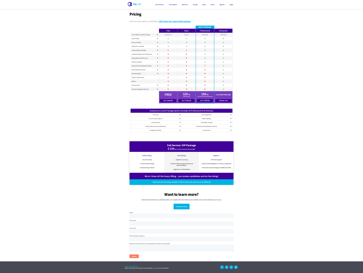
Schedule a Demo (181, 206)
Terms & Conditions (131, 266)
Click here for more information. (175, 21)
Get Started (168, 101)
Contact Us (223, 101)
